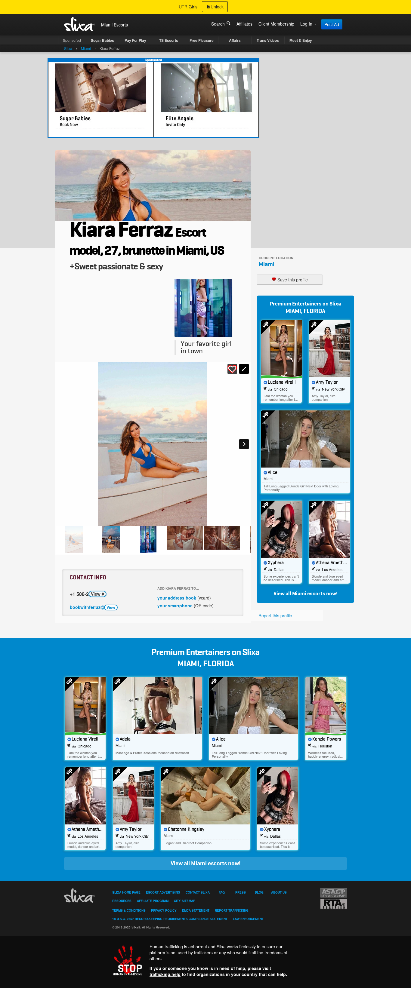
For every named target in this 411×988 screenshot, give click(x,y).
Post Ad (331, 24)
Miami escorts (308, 594)
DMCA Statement (195, 910)
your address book (176, 598)
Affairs (235, 40)
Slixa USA (80, 24)
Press (240, 892)
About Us (279, 892)
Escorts (121, 25)
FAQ (222, 892)
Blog (259, 892)
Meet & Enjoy (300, 40)
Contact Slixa (198, 892)
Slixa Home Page (126, 892)
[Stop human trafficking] (205, 960)
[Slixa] (80, 895)
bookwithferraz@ (92, 607)
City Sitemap (184, 901)
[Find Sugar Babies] (153, 99)
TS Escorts (168, 40)
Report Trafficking (232, 910)
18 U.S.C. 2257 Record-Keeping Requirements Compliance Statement (169, 919)
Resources (121, 901)
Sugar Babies (102, 40)
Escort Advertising (163, 892)
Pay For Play (135, 40)
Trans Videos (268, 40)
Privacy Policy (164, 910)
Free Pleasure (202, 40)
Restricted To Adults (333, 904)
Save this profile (292, 280)
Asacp (333, 892)
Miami (266, 264)
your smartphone (175, 606)
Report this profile (275, 615)
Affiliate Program (152, 901)
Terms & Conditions (129, 910)
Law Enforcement (248, 919)
